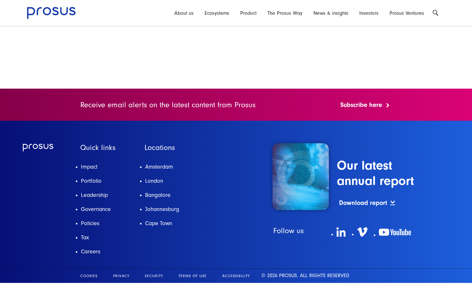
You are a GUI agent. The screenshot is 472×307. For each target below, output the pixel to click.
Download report (363, 202)
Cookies (89, 276)
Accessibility (236, 276)
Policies (90, 223)
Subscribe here (361, 105)
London (154, 181)
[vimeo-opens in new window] (362, 232)
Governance (96, 209)
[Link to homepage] (38, 147)
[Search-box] (435, 13)
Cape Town (158, 223)
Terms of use (193, 276)
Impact (89, 166)
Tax (85, 237)
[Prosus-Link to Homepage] (51, 13)
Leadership (94, 195)
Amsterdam (159, 166)
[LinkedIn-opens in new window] (341, 232)
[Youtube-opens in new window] (395, 232)
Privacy (121, 276)
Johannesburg (162, 209)
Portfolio (91, 181)
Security (154, 276)
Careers (90, 251)
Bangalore (157, 195)
